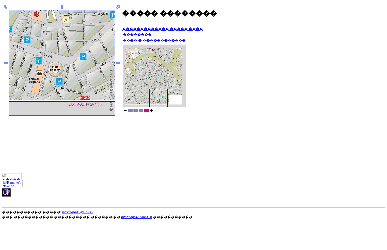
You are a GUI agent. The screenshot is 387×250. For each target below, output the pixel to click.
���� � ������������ (154, 40)
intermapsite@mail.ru (77, 212)
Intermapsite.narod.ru (136, 217)
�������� (137, 34)
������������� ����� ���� (162, 29)
